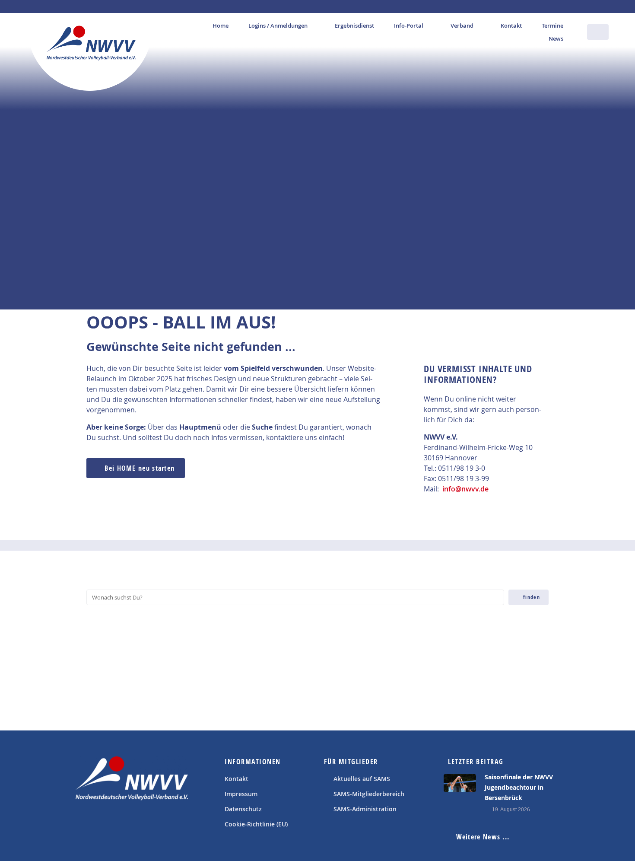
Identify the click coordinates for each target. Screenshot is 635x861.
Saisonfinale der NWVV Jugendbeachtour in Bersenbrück (519, 787)
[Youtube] (103, 822)
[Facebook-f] (84, 822)
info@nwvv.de (465, 489)
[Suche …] (598, 32)
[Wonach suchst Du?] (295, 597)
